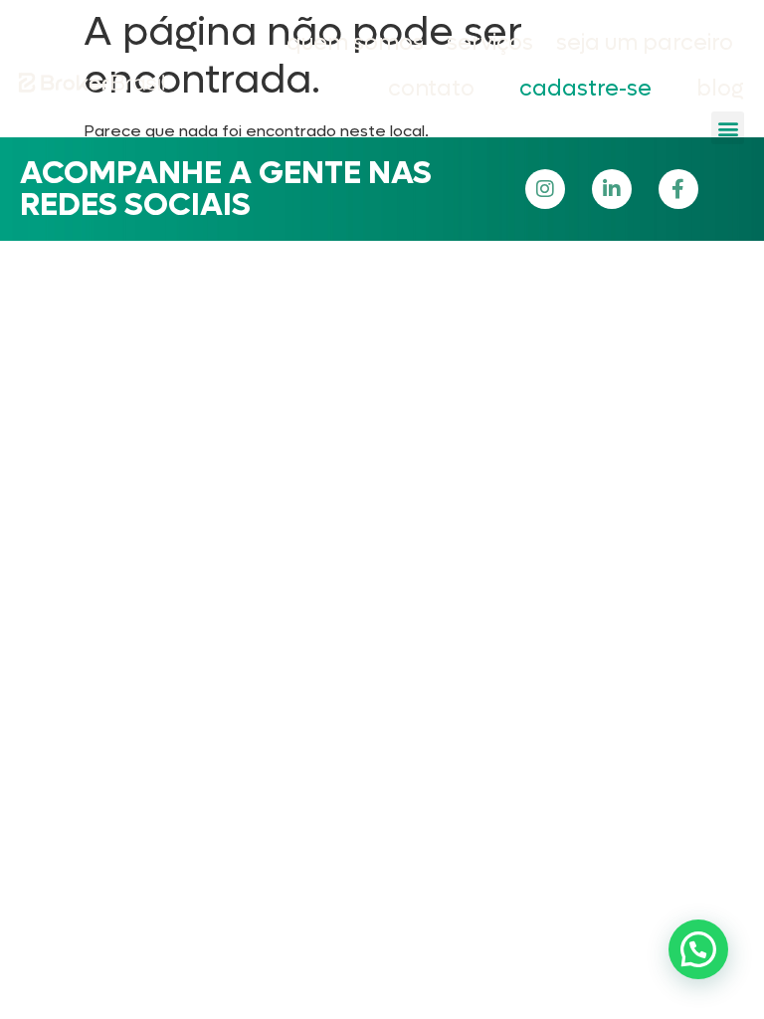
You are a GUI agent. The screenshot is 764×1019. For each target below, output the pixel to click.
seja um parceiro (644, 43)
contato (431, 88)
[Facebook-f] (678, 189)
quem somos (355, 43)
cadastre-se (585, 88)
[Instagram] (545, 189)
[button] (727, 127)
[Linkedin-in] (612, 189)
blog (720, 88)
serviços (490, 43)
